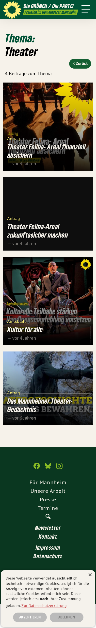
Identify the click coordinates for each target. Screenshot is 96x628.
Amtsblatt (16, 321)
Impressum (48, 547)
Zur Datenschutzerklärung (44, 605)
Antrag (13, 138)
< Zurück (80, 63)
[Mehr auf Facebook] (36, 468)
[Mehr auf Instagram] (59, 468)
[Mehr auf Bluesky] (48, 468)
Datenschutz (47, 556)
